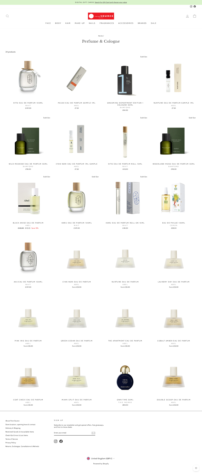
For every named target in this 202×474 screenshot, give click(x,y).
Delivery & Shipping (12, 428)
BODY (58, 23)
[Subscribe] (93, 433)
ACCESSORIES (126, 23)
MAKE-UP (80, 23)
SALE (153, 23)
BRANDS (142, 23)
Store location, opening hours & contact (20, 424)
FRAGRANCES (107, 23)
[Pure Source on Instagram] (55, 441)
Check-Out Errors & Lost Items (16, 435)
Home (100, 36)
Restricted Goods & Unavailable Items (19, 432)
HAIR (67, 23)
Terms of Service (11, 439)
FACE (48, 23)
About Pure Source (12, 421)
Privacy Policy (10, 443)
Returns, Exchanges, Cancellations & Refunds (22, 446)
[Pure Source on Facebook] (61, 441)
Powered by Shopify (101, 464)
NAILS (92, 23)
